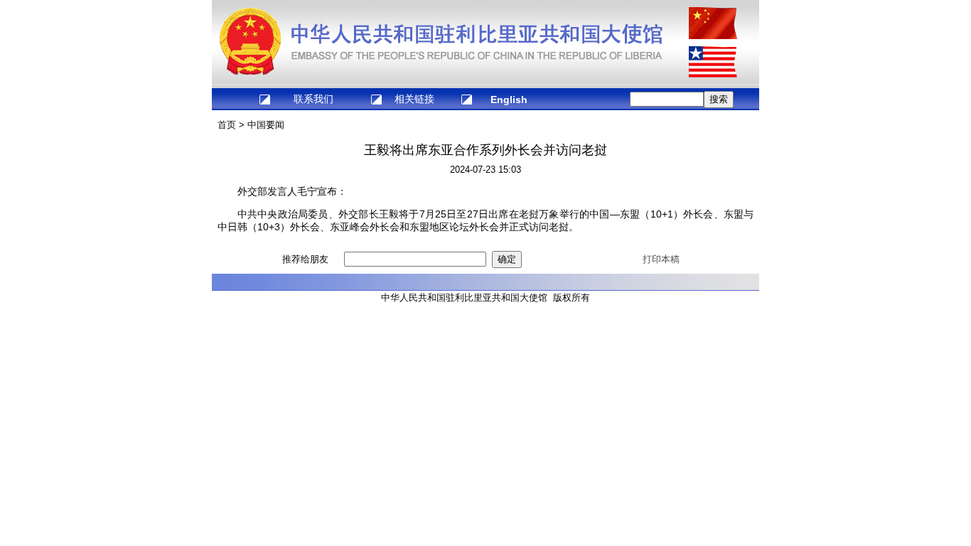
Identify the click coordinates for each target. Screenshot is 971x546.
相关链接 (414, 99)
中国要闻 (265, 124)
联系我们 (313, 99)
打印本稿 (661, 259)
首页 (227, 124)
